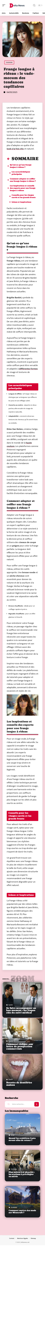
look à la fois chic (15, 149)
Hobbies (14, 1169)
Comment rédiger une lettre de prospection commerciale (19, 1046)
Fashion (9, 62)
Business (11, 1041)
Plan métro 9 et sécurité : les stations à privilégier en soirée (22, 1174)
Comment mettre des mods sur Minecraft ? (22, 1211)
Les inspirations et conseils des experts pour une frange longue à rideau (22, 188)
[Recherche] (34, 5)
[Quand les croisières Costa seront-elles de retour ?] (22, 1129)
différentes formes (28, 369)
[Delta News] (17, 5)
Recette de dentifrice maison (19, 1083)
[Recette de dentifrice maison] (22, 1072)
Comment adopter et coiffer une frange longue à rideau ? (23, 180)
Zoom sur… (22, 979)
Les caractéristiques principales (21, 173)
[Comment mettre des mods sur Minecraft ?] (22, 1201)
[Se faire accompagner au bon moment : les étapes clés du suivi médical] (22, 1000)
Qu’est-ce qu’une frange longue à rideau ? (20, 166)
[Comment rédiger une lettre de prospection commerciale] (22, 1036)
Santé (10, 1005)
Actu (12, 1135)
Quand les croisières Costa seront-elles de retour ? (22, 1139)
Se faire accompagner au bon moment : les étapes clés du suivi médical (21, 1010)
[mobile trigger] (4, 5)
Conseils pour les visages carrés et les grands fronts (24, 196)
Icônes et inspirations (21, 202)
